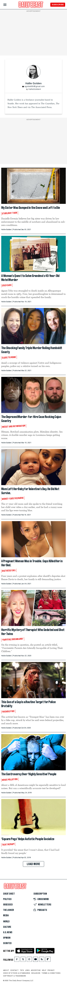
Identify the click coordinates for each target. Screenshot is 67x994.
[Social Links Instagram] (29, 960)
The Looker (8, 910)
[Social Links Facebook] (16, 960)
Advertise (36, 970)
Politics (7, 899)
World (6, 921)
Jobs (27, 970)
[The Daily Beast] (31, 5)
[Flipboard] (47, 960)
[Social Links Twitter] (23, 960)
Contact (14, 970)
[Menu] (7, 4)
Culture (7, 927)
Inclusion (35, 973)
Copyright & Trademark (14, 976)
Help (44, 970)
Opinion (6, 938)
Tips (22, 970)
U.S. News (7, 932)
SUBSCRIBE (58, 4)
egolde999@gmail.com (34, 87)
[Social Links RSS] (41, 960)
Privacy (51, 970)
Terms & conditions (50, 973)
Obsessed (8, 904)
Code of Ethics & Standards (16, 973)
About (6, 970)
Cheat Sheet (9, 894)
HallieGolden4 (34, 89)
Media (6, 915)
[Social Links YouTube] (35, 960)
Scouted (7, 943)
